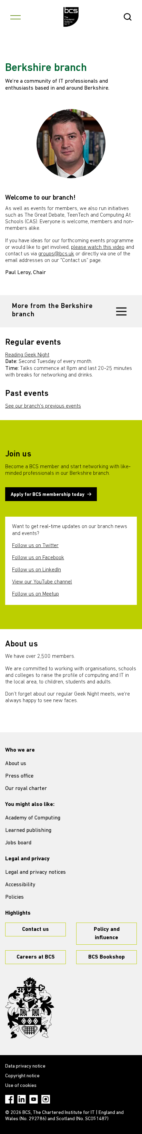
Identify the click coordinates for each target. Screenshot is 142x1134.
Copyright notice (22, 1076)
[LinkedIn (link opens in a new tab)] (21, 1099)
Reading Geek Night (27, 355)
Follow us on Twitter (35, 545)
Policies (14, 897)
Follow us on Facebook (38, 558)
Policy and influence (107, 934)
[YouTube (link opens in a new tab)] (33, 1099)
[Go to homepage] (71, 17)
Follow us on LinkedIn (36, 570)
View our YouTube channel (42, 582)
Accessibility (20, 885)
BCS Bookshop (106, 957)
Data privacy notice (25, 1066)
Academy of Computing (32, 818)
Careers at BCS (36, 957)
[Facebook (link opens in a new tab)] (9, 1099)
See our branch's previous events (43, 406)
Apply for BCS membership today (47, 494)
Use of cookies (21, 1085)
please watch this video (97, 247)
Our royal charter (26, 788)
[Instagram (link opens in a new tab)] (45, 1099)
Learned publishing (28, 830)
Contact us (35, 929)
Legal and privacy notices (35, 872)
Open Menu (15, 17)
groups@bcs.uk (56, 254)
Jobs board (18, 843)
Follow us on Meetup (35, 594)
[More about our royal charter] (29, 1008)
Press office (19, 776)
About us (15, 763)
